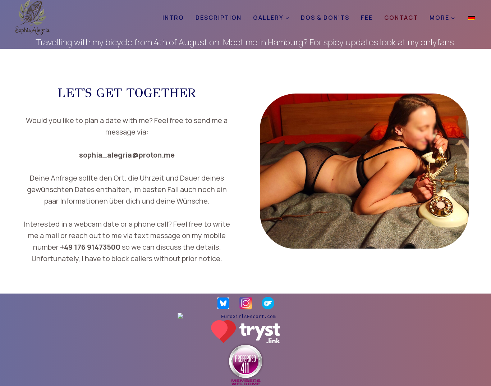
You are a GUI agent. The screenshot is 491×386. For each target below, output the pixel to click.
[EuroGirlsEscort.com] (245, 316)
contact (401, 18)
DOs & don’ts (325, 18)
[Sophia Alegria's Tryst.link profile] (245, 331)
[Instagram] (245, 303)
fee (367, 18)
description (219, 18)
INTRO (173, 18)
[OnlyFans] (267, 303)
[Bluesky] (223, 303)
